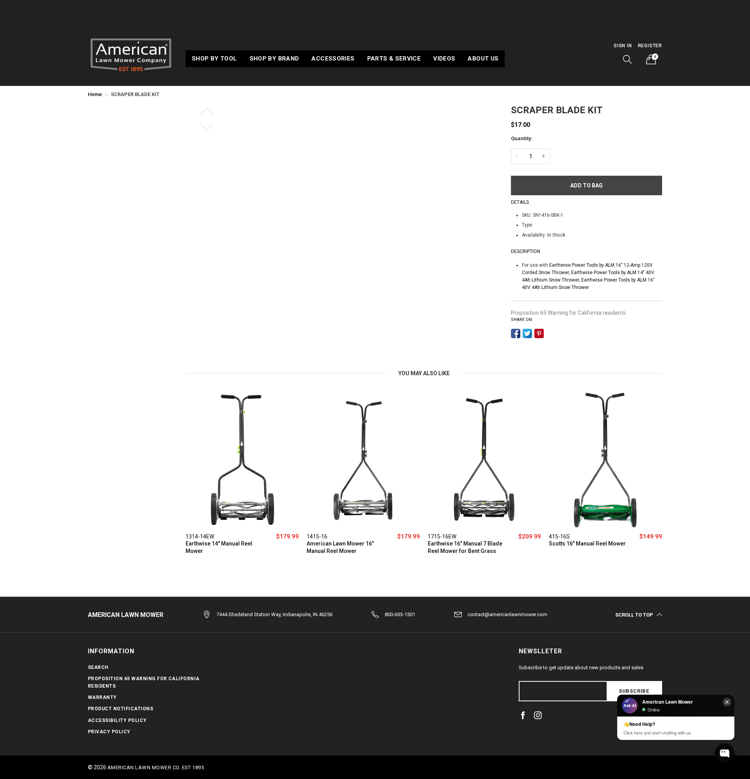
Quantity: (522, 138)
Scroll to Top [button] (634, 614)
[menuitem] (214, 58)
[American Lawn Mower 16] (363, 460)
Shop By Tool (214, 58)
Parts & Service (394, 58)
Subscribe (634, 691)
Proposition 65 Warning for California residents (568, 313)
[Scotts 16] (605, 460)
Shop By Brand (274, 58)
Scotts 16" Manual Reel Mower (587, 543)
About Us (483, 58)
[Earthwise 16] (484, 460)
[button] (627, 59)
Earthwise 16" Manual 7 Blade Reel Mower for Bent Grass (465, 547)
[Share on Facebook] (515, 333)
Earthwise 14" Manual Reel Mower (219, 547)
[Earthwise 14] (242, 460)
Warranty (102, 697)
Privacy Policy (109, 731)
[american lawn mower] (131, 54)
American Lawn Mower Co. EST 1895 (155, 767)
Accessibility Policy (117, 720)
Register (650, 45)
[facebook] (523, 715)
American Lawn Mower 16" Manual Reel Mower (340, 547)
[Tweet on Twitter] (527, 333)
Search (98, 667)
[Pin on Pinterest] (539, 333)
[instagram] (538, 715)
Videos (444, 58)
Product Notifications (120, 708)
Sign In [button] (623, 45)
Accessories (332, 58)
